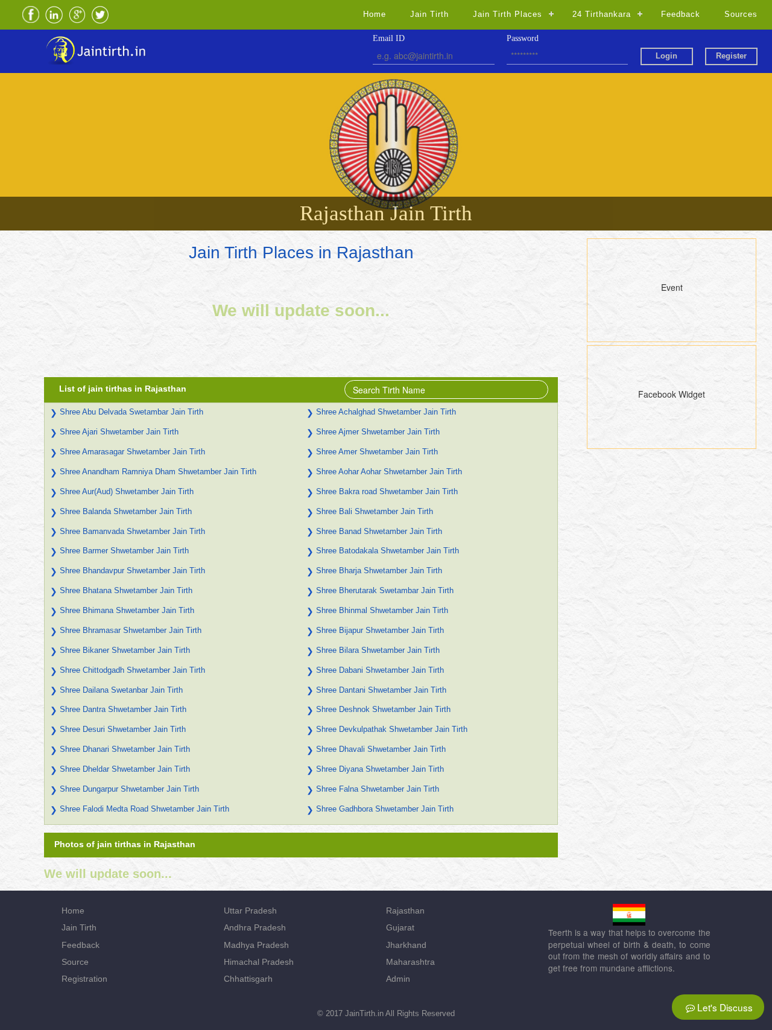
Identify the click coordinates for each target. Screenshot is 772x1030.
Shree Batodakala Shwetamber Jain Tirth (387, 550)
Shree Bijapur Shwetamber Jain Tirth (380, 630)
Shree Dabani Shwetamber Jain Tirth (380, 670)
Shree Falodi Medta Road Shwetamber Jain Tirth (144, 808)
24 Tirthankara (601, 14)
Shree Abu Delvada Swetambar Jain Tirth (131, 411)
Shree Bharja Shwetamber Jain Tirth (379, 570)
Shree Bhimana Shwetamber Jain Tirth (127, 610)
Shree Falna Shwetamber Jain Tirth (377, 788)
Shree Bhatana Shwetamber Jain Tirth (126, 590)
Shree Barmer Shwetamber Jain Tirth (124, 550)
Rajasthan (405, 910)
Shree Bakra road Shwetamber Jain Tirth (387, 491)
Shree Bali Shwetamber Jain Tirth (374, 511)
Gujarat (400, 927)
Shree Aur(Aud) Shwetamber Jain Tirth (127, 491)
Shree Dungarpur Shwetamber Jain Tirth (129, 788)
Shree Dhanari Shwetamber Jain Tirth (125, 749)
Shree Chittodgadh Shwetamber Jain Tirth (132, 670)
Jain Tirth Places (507, 14)
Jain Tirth (429, 14)
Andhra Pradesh (255, 927)
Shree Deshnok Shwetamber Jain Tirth (383, 709)
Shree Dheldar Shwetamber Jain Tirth (125, 769)
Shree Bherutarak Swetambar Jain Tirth (385, 590)
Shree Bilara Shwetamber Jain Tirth (378, 650)
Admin (398, 979)
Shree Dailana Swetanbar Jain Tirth (121, 690)
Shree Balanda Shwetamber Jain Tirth (126, 511)
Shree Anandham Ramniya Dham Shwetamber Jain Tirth (158, 471)
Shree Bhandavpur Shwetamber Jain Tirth (132, 570)
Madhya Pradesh (256, 945)
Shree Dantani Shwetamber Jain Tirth (381, 690)
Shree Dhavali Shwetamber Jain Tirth (381, 749)
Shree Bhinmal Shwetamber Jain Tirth (382, 610)
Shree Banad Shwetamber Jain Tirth (379, 531)
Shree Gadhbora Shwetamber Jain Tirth (385, 808)
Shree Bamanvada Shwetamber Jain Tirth (132, 531)
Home (374, 14)
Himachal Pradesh (259, 962)
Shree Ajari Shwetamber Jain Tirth (119, 431)
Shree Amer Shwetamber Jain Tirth (377, 451)
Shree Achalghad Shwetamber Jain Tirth (386, 411)
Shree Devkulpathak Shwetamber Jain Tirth (391, 729)
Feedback (680, 14)
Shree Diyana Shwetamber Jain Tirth (380, 769)
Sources (741, 14)
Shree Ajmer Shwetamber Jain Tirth (378, 431)
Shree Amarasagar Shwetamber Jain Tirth (132, 451)
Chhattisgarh (248, 979)
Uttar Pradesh (250, 910)
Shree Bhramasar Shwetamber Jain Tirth (130, 630)
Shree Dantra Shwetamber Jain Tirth (123, 709)
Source (75, 962)
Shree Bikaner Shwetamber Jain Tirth (125, 650)
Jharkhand (406, 945)
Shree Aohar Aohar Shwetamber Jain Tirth (389, 471)
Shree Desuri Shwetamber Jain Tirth (123, 729)
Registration (84, 979)
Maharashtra (410, 962)
